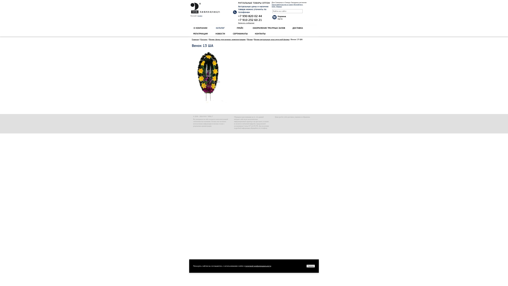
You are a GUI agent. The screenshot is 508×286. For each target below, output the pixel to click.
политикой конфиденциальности (258, 266)
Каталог (204, 39)
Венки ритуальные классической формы (271, 39)
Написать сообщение (246, 23)
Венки (250, 39)
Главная (195, 39)
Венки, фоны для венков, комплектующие (227, 39)
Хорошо (311, 266)
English (200, 16)
